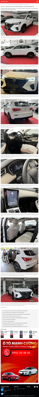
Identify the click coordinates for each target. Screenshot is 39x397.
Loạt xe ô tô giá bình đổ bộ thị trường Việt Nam (8, 319)
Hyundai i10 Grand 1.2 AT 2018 (35, 332)
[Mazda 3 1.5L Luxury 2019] (21, 334)
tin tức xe (6, 4)
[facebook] (35, 386)
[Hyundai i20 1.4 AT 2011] (2, 334)
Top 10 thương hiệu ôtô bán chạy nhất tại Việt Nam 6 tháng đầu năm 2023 (12, 324)
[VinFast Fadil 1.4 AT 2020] (11, 334)
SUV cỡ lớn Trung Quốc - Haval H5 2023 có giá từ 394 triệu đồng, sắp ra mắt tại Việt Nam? (14, 310)
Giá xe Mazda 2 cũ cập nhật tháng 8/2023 (8, 321)
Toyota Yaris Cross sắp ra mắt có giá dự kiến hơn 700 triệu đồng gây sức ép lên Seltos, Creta (15, 317)
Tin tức (20, 388)
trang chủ (2, 4)
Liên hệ (23, 388)
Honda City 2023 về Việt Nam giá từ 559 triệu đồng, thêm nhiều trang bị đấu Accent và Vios (15, 326)
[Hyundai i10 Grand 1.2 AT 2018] (30, 334)
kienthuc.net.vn (5, 307)
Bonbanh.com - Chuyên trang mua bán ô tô (28, 395)
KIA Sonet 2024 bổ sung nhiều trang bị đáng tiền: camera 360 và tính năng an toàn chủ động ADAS (16, 314)
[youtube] (37, 386)
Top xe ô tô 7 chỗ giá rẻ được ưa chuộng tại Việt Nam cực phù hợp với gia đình (13, 312)
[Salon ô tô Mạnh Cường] (4, 1)
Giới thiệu (18, 388)
